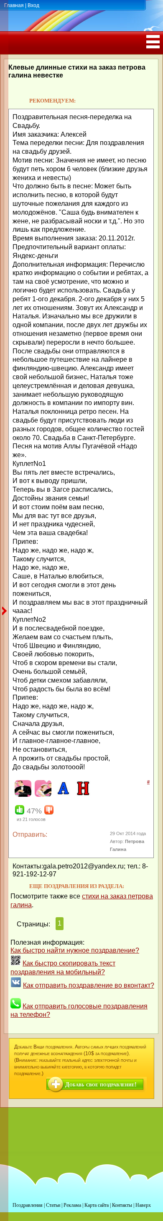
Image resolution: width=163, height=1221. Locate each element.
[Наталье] (82, 795)
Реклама (72, 1205)
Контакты (122, 1205)
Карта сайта (96, 1205)
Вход (33, 5)
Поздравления (28, 1205)
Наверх (143, 1205)
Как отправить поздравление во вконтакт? (88, 985)
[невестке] (42, 795)
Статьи (53, 1205)
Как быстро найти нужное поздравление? (74, 950)
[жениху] (22, 795)
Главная (14, 5)
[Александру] (62, 795)
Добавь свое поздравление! (101, 1084)
